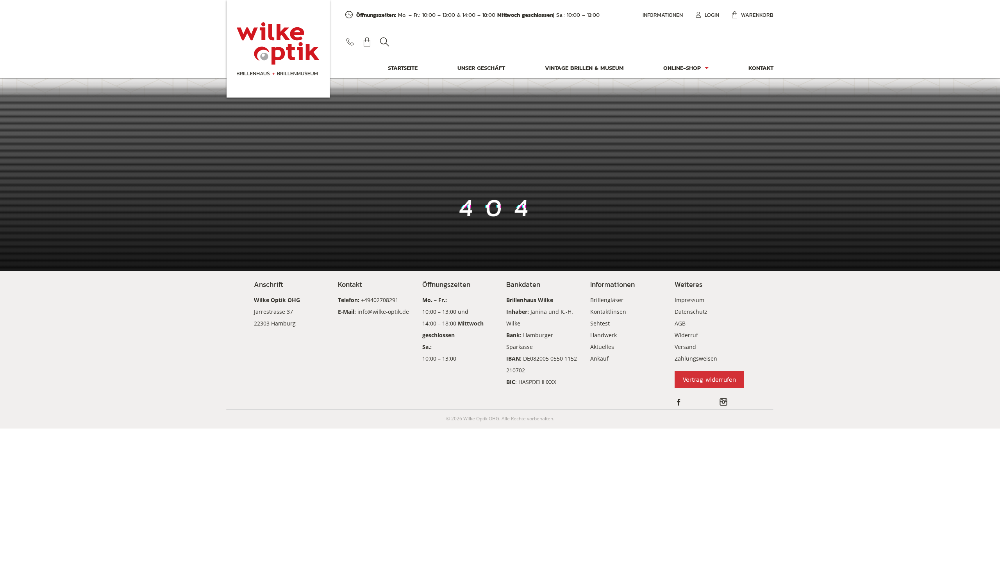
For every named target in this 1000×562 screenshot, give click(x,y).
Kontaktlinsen (608, 311)
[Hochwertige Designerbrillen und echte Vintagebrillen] (278, 49)
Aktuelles (602, 346)
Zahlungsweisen (696, 358)
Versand (685, 346)
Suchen (384, 41)
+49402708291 (379, 300)
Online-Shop (682, 67)
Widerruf (686, 335)
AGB (680, 323)
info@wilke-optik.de (383, 311)
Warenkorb (757, 15)
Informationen (663, 15)
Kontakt (760, 67)
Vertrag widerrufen (709, 379)
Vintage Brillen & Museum (584, 67)
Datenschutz (691, 311)
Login (712, 15)
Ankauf (599, 358)
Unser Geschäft (481, 67)
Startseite (403, 67)
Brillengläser (606, 300)
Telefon (350, 41)
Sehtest (600, 323)
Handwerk (603, 335)
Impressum (689, 300)
